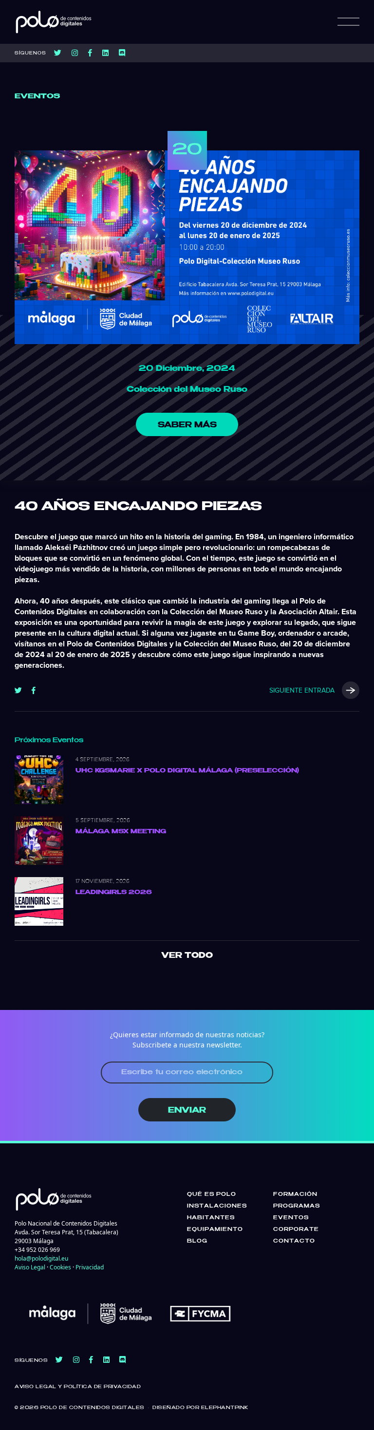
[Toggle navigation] (348, 22)
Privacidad (89, 1267)
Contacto (294, 1241)
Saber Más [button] (187, 425)
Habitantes (211, 1217)
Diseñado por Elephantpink (200, 1408)
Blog (197, 1241)
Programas (296, 1206)
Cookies (60, 1267)
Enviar (187, 1110)
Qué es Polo (211, 1194)
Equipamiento (215, 1229)
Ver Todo (187, 955)
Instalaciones (217, 1206)
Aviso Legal (30, 1267)
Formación (295, 1194)
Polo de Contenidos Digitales (92, 1408)
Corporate (296, 1229)
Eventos (291, 1217)
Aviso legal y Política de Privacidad (78, 1387)
